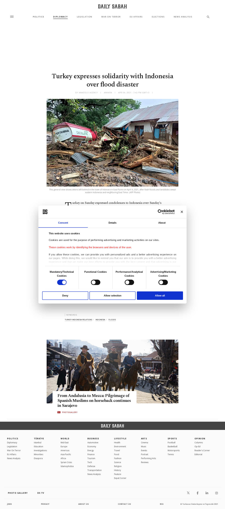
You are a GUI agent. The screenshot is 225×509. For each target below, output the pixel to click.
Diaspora (38, 458)
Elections (158, 17)
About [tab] (162, 222)
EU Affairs (136, 17)
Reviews (144, 462)
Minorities (38, 454)
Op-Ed (197, 446)
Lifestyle (120, 438)
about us (83, 504)
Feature (117, 474)
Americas (65, 450)
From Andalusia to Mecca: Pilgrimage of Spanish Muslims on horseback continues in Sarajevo (94, 401)
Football (171, 442)
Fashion (117, 458)
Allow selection (112, 295)
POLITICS (12, 438)
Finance (91, 454)
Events (144, 450)
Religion (118, 466)
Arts (144, 438)
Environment (120, 446)
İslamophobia (67, 466)
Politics (38, 17)
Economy (91, 446)
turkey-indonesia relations (78, 319)
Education (38, 446)
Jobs (9, 504)
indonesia (100, 319)
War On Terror (111, 17)
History (117, 470)
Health (117, 442)
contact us (124, 504)
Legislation (84, 17)
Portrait (144, 454)
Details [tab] (113, 222)
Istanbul (37, 442)
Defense (91, 466)
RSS (162, 504)
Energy (90, 450)
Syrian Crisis (66, 462)
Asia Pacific (66, 454)
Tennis (171, 454)
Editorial (198, 454)
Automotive (92, 442)
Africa (63, 458)
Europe (64, 446)
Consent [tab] (63, 222)
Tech (89, 462)
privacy (45, 504)
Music (143, 446)
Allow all (160, 295)
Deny (65, 295)
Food (116, 454)
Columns (199, 442)
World (65, 438)
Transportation (94, 470)
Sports (172, 438)
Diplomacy (60, 17)
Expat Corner (120, 478)
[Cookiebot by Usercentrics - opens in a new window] (160, 211)
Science (117, 462)
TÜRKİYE (39, 438)
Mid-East (65, 442)
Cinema (144, 442)
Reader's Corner (202, 450)
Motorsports (174, 450)
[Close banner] (182, 212)
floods (112, 319)
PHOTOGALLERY (69, 412)
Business (93, 438)
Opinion (200, 438)
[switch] (95, 282)
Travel (117, 450)
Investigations (40, 450)
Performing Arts (148, 458)
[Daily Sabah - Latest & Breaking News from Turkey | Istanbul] (112, 6)
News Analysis (183, 17)
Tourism (91, 458)
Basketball (172, 446)
